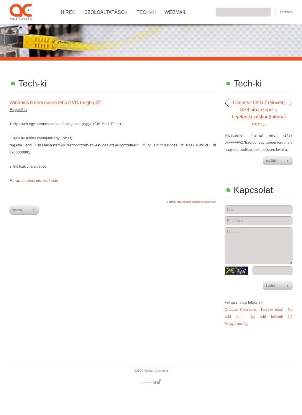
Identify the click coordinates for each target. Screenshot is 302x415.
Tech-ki (146, 12)
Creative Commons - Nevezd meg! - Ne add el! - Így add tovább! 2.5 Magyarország (259, 317)
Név (230, 210)
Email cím (235, 221)
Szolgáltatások (106, 12)
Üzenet (233, 232)
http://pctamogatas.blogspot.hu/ (196, 201)
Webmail (175, 12)
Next (291, 103)
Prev (227, 103)
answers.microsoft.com (40, 181)
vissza (17, 210)
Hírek (68, 12)
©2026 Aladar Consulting (151, 370)
